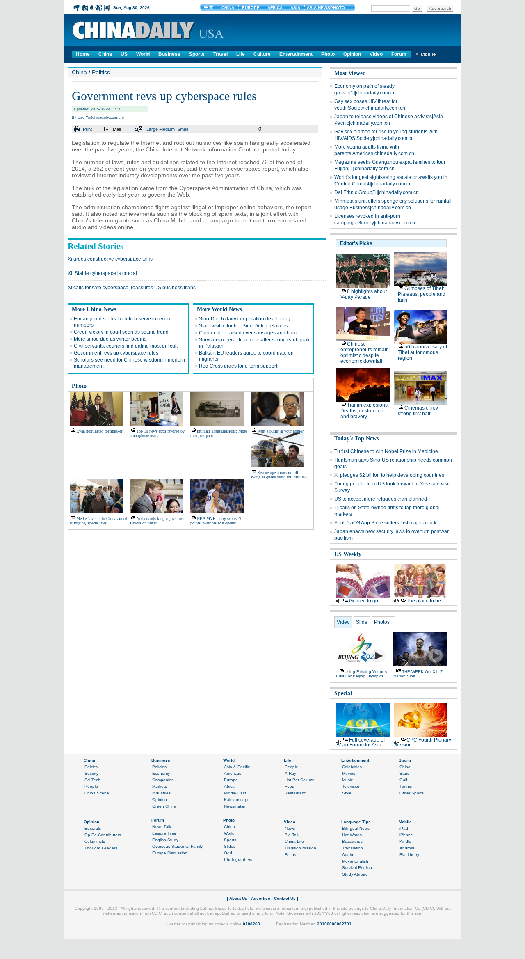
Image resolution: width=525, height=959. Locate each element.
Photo (328, 54)
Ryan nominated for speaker (99, 431)
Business (169, 54)
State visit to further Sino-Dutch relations (243, 326)
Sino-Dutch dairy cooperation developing (244, 319)
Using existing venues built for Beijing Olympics (361, 673)
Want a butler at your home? (280, 431)
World (143, 54)
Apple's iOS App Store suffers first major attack (385, 523)
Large (152, 129)
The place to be (423, 601)
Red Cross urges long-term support (238, 366)
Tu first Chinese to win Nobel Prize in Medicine (386, 451)
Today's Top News (356, 438)
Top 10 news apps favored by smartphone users (157, 433)
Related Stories (95, 246)
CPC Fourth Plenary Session (422, 742)
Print (87, 129)
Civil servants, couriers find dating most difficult (126, 346)
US (124, 54)
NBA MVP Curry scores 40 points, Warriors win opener (216, 520)
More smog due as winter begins (110, 339)
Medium (167, 129)
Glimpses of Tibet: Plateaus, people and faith (421, 294)
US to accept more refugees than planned (380, 499)
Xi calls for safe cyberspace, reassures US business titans (132, 288)
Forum (398, 54)
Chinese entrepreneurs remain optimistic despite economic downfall (364, 352)
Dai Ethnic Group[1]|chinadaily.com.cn (376, 192)
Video (376, 54)
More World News (219, 309)
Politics (101, 72)
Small (182, 129)
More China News (94, 309)
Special (343, 693)
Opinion (352, 54)
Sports (197, 54)
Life (240, 54)
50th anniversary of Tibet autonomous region (422, 352)
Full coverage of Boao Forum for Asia (360, 742)
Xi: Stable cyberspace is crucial (102, 273)
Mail (117, 129)
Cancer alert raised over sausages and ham (248, 333)
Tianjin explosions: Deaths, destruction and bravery (364, 410)
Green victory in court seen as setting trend (121, 332)
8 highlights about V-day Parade (363, 294)
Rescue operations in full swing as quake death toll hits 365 (279, 474)
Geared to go (363, 601)
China (105, 54)
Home (83, 54)
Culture (262, 54)
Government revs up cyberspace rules (116, 353)
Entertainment (296, 54)
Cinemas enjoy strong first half (418, 411)
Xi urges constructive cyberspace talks (110, 259)
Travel (220, 54)
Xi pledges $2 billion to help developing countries (389, 475)
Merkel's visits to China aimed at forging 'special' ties (98, 520)
